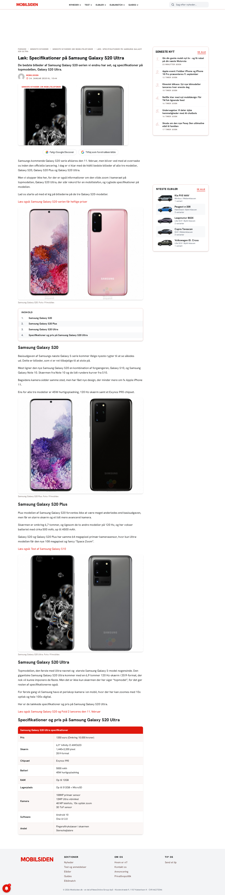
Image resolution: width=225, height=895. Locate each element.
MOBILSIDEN (27, 5)
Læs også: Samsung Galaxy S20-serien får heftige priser (52, 201)
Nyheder (74, 4)
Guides (132, 4)
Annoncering (121, 871)
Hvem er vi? (120, 862)
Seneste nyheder (39, 49)
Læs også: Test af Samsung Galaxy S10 (42, 549)
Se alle (201, 52)
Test (87, 4)
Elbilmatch (116, 4)
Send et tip (171, 862)
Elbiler (100, 4)
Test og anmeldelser (75, 867)
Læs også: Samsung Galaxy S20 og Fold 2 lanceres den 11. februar (59, 711)
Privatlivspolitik (122, 876)
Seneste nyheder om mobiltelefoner (73, 49)
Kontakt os (120, 867)
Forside (22, 49)
